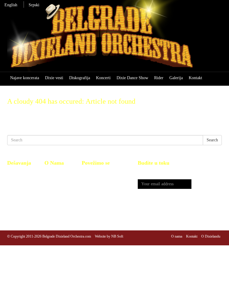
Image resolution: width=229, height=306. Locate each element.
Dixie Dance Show (132, 78)
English (10, 5)
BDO (48, 172)
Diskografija (79, 78)
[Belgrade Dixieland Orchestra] (114, 38)
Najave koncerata (24, 78)
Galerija (176, 78)
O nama (176, 236)
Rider (158, 78)
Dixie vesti (54, 78)
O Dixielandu (210, 236)
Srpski (34, 5)
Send (206, 184)
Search (212, 140)
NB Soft (117, 236)
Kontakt (195, 78)
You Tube (90, 179)
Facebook (90, 172)
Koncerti (103, 78)
